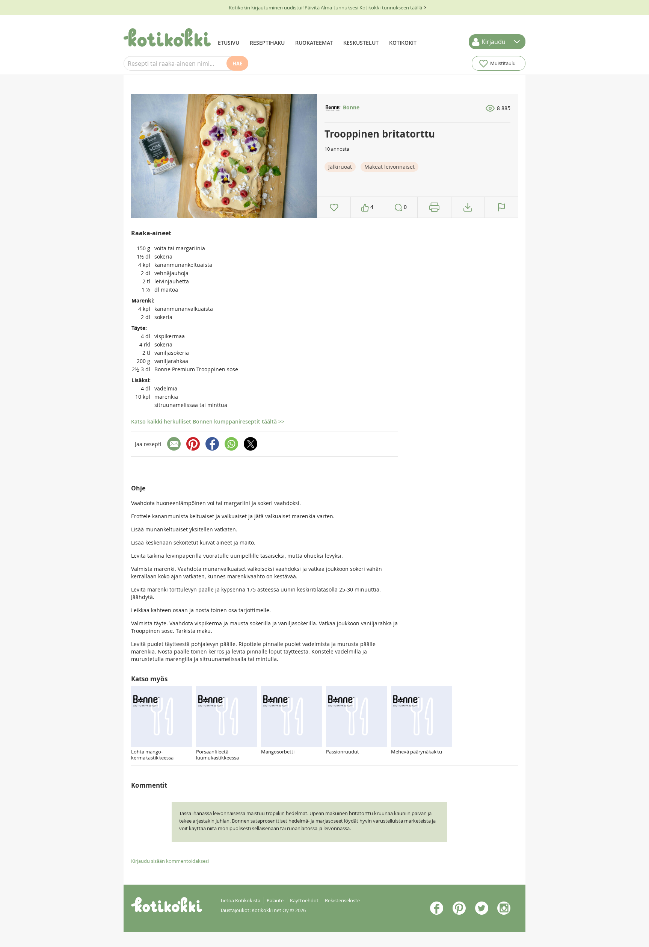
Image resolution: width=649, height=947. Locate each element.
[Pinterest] (193, 444)
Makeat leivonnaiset (389, 166)
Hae (237, 63)
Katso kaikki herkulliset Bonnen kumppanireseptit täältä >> (207, 421)
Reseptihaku (267, 42)
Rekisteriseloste (342, 900)
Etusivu (228, 42)
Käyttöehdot (304, 900)
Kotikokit (403, 42)
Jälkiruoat (340, 166)
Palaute (275, 900)
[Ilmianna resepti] (501, 207)
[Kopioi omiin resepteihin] (467, 207)
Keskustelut (361, 42)
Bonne (350, 107)
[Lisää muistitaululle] (334, 207)
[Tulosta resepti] (434, 207)
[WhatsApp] (231, 444)
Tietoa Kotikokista (240, 900)
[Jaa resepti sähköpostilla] (174, 444)
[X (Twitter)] (250, 444)
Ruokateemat (314, 42)
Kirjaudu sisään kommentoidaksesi (170, 861)
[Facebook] (212, 444)
